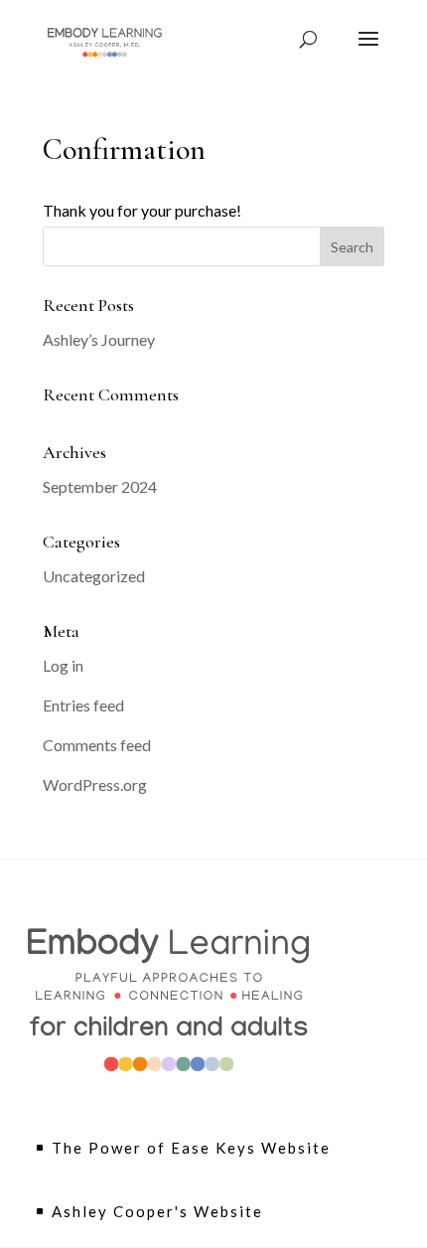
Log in (63, 665)
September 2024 (100, 486)
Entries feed (83, 705)
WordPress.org (95, 784)
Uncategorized (94, 575)
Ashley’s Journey (99, 339)
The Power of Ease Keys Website (191, 1148)
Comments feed (97, 744)
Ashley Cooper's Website (157, 1211)
